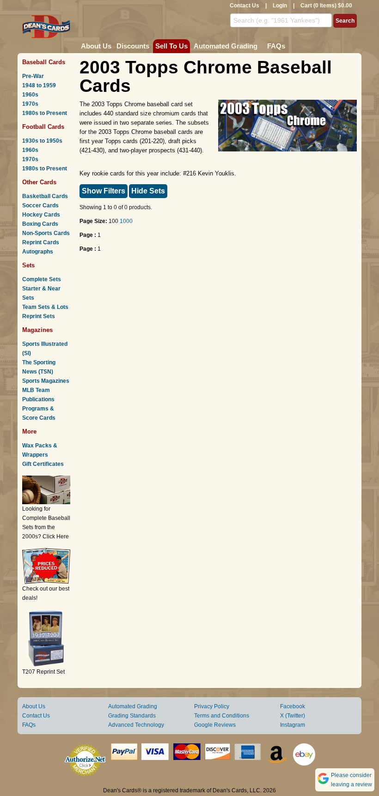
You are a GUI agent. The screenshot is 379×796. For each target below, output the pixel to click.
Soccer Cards (40, 205)
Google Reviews (215, 725)
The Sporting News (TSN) (38, 367)
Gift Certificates (43, 464)
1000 (126, 221)
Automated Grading (225, 46)
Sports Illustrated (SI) (44, 348)
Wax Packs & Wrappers (39, 450)
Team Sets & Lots (45, 307)
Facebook (292, 706)
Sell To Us (171, 46)
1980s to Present (44, 113)
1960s (30, 94)
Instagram (292, 725)
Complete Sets (41, 279)
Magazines (37, 329)
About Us (96, 46)
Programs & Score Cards (38, 413)
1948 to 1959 (39, 85)
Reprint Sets (38, 316)
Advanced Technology (136, 725)
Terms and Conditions (221, 715)
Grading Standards (132, 715)
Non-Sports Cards (46, 233)
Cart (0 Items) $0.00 (326, 5)
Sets (28, 265)
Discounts (132, 46)
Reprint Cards (40, 242)
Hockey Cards (41, 214)
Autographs (37, 251)
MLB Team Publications (38, 395)
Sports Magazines (45, 381)
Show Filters (103, 191)
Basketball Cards (45, 196)
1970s (30, 104)
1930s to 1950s (42, 141)
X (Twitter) (292, 715)
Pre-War (33, 76)
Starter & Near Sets (41, 293)
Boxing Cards (40, 224)
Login (280, 5)
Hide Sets (148, 191)
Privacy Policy (211, 706)
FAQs (276, 46)
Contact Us (244, 5)
